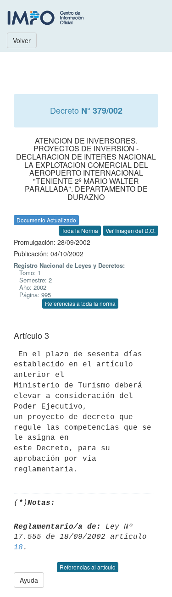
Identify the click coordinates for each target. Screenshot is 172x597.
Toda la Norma (79, 230)
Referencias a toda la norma (80, 303)
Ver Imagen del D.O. (130, 230)
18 (18, 547)
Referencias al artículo (88, 567)
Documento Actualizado (46, 220)
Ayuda (29, 580)
